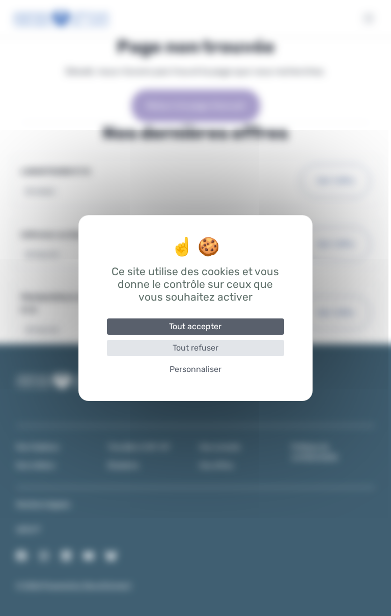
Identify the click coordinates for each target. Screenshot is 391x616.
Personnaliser (195, 369)
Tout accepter (195, 326)
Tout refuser (195, 348)
